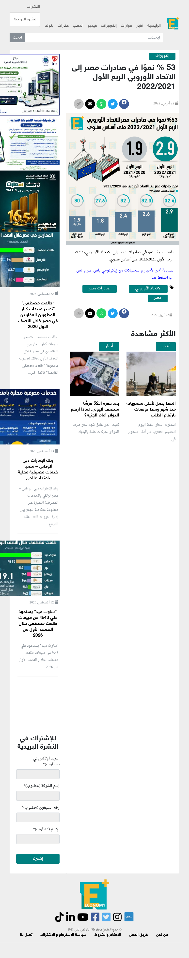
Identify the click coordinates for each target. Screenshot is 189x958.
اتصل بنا (26, 935)
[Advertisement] (122, 594)
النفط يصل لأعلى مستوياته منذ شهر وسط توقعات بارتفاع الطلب (151, 409)
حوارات (126, 26)
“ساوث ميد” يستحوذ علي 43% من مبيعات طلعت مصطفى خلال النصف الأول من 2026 (37, 623)
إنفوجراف (109, 26)
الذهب (78, 26)
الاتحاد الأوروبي (148, 288)
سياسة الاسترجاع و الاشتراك (63, 935)
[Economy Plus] (173, 23)
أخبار (139, 26)
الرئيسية (154, 26)
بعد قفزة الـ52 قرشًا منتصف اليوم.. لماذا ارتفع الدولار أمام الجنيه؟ (95, 409)
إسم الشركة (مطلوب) (41, 786)
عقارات (63, 26)
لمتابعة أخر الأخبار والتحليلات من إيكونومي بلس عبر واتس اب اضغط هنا (124, 274)
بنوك (49, 26)
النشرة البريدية (25, 19)
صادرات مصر (99, 288)
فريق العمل (138, 935)
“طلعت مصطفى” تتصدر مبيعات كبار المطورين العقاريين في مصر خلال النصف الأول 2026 (38, 315)
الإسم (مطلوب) (46, 829)
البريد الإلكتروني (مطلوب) (46, 761)
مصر (122, 252)
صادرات (134, 252)
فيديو (92, 26)
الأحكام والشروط (107, 935)
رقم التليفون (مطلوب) (40, 808)
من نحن (162, 935)
